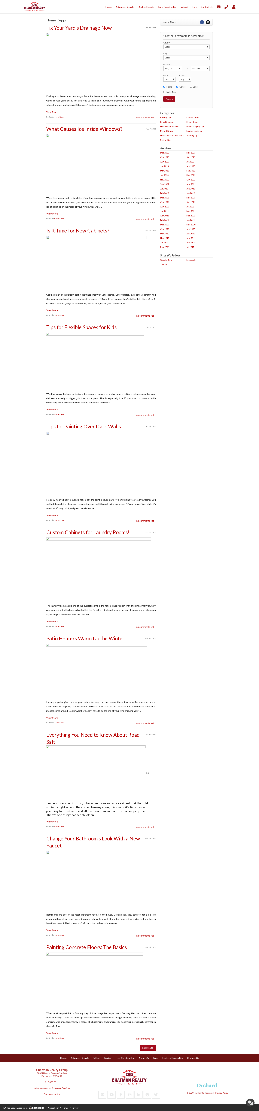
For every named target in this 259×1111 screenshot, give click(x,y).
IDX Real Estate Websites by (15, 1108)
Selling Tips (165, 140)
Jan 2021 (190, 220)
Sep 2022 (164, 184)
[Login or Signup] (233, 6)
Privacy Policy (221, 1093)
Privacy (75, 1108)
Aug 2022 (191, 184)
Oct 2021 (164, 202)
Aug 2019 (191, 238)
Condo (182, 86)
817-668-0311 (52, 1082)
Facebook (190, 260)
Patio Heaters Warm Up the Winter (85, 638)
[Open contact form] (218, 6)
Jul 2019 (164, 242)
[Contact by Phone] (226, 6)
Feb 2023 (190, 170)
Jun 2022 (190, 188)
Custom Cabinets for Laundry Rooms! (88, 532)
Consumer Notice (52, 1094)
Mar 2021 (190, 215)
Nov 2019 (164, 238)
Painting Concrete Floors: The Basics (86, 947)
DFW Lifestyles (167, 122)
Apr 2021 (164, 215)
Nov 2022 (164, 179)
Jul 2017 (190, 247)
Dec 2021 (164, 197)
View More (52, 111)
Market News (166, 131)
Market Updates (194, 131)
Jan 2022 (190, 193)
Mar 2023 (164, 170)
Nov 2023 (190, 152)
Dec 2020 (164, 224)
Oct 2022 (190, 179)
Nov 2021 (190, 197)
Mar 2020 (164, 233)
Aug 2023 (164, 161)
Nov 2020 (190, 224)
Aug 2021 (164, 206)
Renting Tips (192, 135)
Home (169, 86)
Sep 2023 (190, 157)
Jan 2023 (164, 175)
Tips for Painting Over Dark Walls (83, 426)
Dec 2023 (164, 152)
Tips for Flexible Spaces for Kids (81, 327)
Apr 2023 (190, 166)
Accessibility (53, 1108)
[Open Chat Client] (250, 1103)
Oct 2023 (164, 157)
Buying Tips (165, 117)
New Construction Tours (172, 135)
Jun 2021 (164, 211)
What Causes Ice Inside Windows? (84, 129)
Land (195, 86)
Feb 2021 (164, 220)
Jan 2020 (190, 233)
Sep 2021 (190, 202)
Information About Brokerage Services (52, 1088)
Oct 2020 (164, 229)
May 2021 (191, 211)
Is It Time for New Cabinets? (77, 230)
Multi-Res (171, 92)
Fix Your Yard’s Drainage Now (79, 28)
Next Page (147, 1047)
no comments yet (145, 117)
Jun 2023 (164, 166)
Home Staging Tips (195, 126)
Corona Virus (192, 117)
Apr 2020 (190, 229)
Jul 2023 (190, 161)
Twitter (163, 264)
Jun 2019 (190, 242)
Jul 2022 (164, 188)
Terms (65, 1108)
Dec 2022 (190, 175)
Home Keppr (59, 117)
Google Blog (166, 260)
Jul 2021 (190, 206)
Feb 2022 (164, 193)
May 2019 (164, 247)
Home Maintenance (169, 126)
